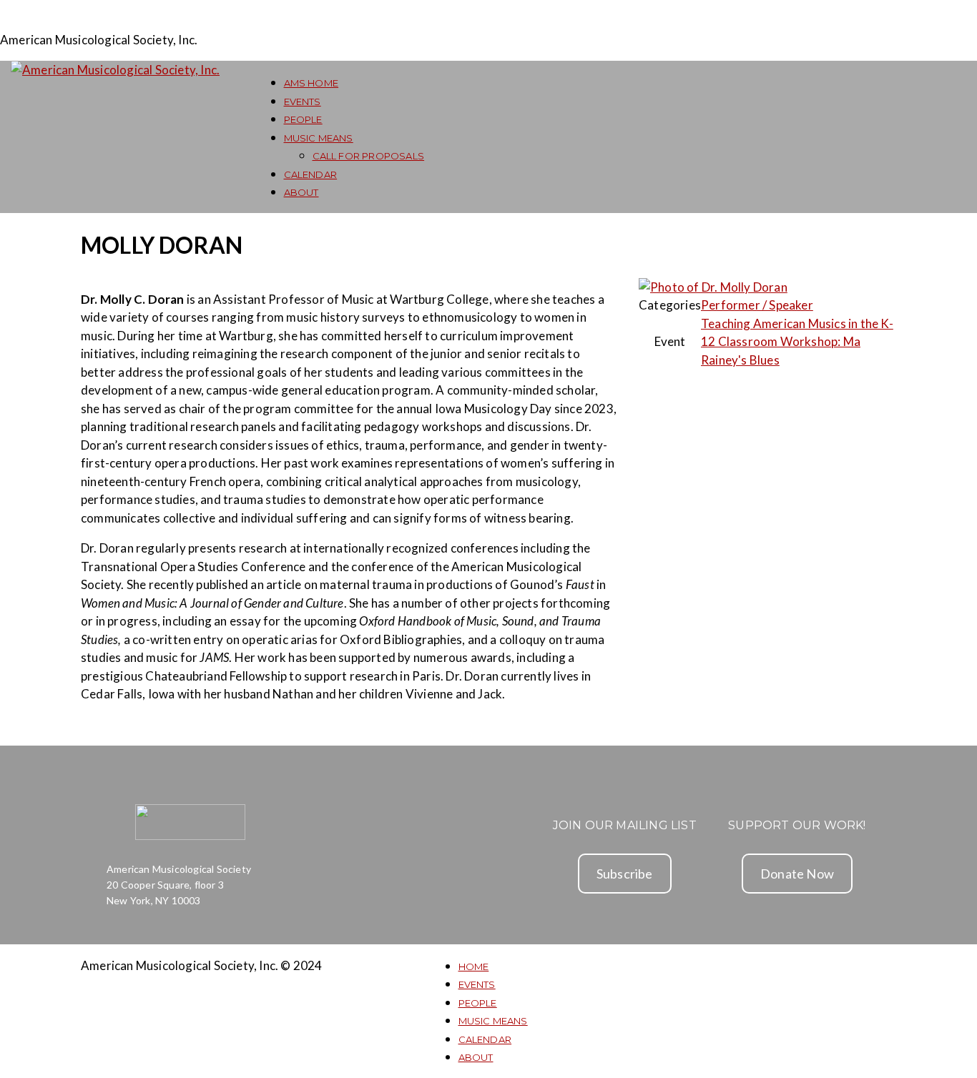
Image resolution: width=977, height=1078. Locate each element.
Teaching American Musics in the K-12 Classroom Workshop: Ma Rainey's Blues (797, 341)
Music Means (318, 138)
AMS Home (311, 83)
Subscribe (624, 873)
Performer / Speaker (757, 304)
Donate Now (797, 873)
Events (302, 101)
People (303, 119)
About (301, 192)
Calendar (311, 174)
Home (473, 966)
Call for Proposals (369, 156)
